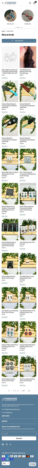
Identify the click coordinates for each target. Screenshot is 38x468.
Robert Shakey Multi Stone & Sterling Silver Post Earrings (10, 346)
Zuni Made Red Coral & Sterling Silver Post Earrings (27, 278)
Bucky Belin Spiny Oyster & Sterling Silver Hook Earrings (10, 173)
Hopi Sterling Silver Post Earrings (27, 243)
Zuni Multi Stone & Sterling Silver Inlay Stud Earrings (25, 71)
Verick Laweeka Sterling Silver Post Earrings (27, 379)
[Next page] (29, 391)
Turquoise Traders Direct (18, 453)
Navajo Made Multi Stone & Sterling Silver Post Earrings (27, 346)
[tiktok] (11, 444)
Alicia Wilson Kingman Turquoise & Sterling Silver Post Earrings (26, 208)
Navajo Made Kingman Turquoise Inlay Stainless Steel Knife (9, 105)
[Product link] (10, 57)
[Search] (30, 3)
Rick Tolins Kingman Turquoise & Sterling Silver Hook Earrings (28, 173)
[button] (3, 3)
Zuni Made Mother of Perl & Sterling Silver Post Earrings (27, 312)
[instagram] (7, 444)
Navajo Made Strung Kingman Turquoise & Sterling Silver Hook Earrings (8, 209)
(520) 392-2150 (8, 412)
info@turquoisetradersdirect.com (12, 409)
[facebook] (3, 444)
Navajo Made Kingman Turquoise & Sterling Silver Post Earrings (9, 244)
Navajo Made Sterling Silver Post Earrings (8, 277)
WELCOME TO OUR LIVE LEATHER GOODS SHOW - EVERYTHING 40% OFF (9, 71)
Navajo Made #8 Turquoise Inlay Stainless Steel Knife (27, 105)
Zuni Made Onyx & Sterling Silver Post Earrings (10, 311)
